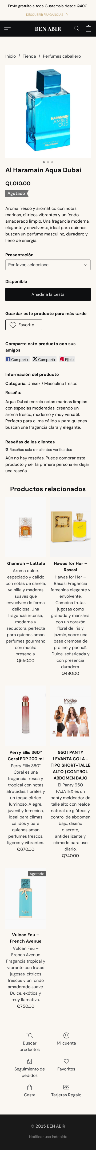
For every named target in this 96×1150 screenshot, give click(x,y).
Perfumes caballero (62, 56)
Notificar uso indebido (48, 1136)
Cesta (29, 1095)
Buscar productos (29, 1046)
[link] (48, 14)
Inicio (10, 56)
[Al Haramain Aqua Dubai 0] (48, 111)
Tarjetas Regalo (66, 1095)
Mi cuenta (66, 1043)
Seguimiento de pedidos (29, 1072)
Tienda (29, 56)
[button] (48, 29)
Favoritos (66, 1069)
